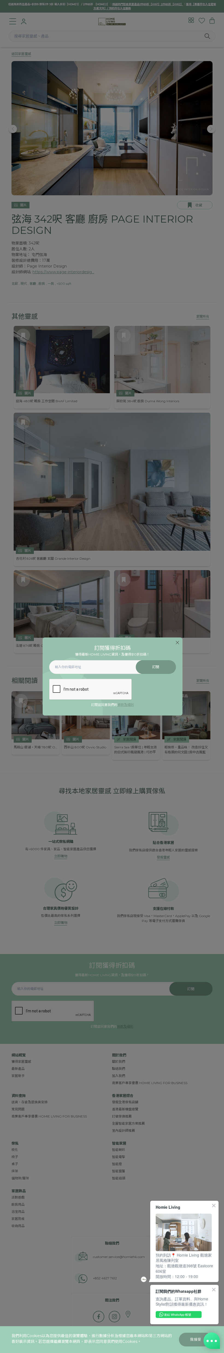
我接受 (195, 1339)
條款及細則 (125, 705)
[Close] (177, 642)
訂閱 (156, 667)
